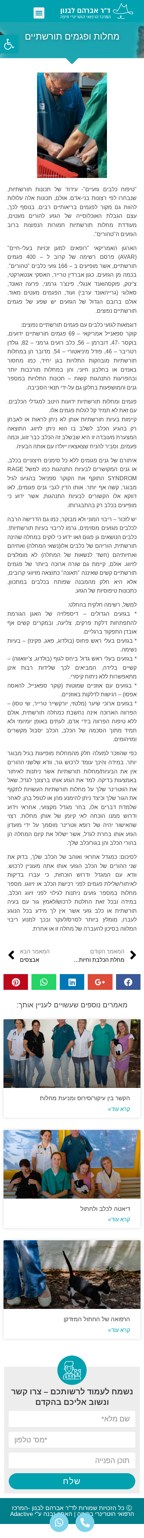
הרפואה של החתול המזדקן (97, 1319)
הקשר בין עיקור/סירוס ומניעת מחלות (85, 1098)
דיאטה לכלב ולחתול (105, 1209)
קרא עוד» (119, 1109)
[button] (39, 13)
